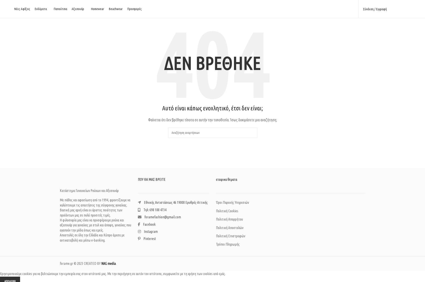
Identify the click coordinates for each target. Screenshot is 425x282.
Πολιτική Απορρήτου (229, 219)
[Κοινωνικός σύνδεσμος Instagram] (345, 9)
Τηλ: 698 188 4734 (154, 210)
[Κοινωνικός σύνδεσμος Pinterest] (351, 9)
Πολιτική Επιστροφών (230, 236)
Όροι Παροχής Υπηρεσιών (232, 202)
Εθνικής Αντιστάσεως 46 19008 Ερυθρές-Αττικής (175, 202)
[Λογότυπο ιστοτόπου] (212, 8)
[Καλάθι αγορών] (409, 8)
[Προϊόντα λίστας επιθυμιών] (401, 8)
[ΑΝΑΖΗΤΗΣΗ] (252, 133)
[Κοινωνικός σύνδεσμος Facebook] (339, 9)
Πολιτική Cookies (227, 211)
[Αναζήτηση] (393, 8)
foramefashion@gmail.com (162, 217)
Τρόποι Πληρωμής (228, 244)
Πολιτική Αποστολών (229, 228)
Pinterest (149, 239)
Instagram (150, 231)
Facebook (148, 224)
